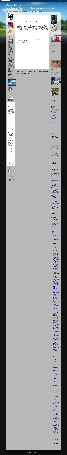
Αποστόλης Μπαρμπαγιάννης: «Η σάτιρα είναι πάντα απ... (56, 339)
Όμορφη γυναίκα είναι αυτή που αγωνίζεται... (55, 314)
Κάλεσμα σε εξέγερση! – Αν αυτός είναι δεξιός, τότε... (56, 421)
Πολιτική (52, 101)
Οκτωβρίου (55, 240)
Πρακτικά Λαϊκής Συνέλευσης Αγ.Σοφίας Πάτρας (56, 272)
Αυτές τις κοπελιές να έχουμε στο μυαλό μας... (55, 171)
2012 (53, 236)
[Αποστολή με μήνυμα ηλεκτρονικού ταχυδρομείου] (35, 39)
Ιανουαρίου (55, 253)
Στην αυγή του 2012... (55, 437)
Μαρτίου (54, 250)
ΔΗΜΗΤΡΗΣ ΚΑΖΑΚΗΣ (54, 196)
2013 (53, 235)
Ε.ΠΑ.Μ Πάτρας (54, 201)
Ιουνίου (54, 246)
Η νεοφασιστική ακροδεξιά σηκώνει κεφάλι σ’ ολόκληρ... (56, 269)
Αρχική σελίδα (10, 11)
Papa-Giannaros (55, 180)
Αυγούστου (55, 243)
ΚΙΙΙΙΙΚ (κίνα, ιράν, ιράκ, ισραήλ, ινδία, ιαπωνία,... (56, 265)
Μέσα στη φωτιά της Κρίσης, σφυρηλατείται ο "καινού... (56, 305)
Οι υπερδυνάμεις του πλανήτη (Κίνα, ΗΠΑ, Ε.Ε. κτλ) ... (56, 359)
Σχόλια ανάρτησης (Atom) (25, 73)
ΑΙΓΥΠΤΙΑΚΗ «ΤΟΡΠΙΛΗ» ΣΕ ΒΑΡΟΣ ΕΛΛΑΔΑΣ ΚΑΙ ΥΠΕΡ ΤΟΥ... (56, 410)
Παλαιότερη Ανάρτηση (43, 71)
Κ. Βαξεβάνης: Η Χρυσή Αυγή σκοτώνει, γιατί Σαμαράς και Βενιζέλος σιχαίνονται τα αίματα (55, 154)
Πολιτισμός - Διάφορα (54, 108)
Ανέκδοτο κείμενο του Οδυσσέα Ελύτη (55, 255)
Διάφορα (52, 111)
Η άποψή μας (53, 112)
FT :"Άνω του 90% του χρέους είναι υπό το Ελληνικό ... (56, 331)
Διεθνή (52, 106)
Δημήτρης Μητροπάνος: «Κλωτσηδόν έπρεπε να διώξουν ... (55, 288)
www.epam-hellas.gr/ (54, 187)
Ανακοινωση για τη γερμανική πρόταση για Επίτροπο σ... (56, 276)
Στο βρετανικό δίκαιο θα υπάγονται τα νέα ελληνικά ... (56, 425)
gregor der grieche (55, 169)
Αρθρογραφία (53, 100)
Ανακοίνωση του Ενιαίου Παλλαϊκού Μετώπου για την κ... (56, 386)
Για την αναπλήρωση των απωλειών (55, 215)
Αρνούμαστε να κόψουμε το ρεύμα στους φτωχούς (56, 365)
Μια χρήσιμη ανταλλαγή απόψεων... (55, 308)
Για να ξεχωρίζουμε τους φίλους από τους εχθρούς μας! (56, 403)
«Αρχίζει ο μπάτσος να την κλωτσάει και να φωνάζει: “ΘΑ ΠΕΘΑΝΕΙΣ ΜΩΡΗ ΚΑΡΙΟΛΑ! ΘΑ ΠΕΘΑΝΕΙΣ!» (55, 183)
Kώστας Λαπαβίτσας (55, 173)
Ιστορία (52, 107)
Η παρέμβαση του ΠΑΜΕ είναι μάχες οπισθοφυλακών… (56, 335)
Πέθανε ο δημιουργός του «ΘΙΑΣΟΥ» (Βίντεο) (56, 301)
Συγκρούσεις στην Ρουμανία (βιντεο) (56, 328)
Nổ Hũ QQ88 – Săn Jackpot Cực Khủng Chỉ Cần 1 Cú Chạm (55, 203)
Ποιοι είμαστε (17, 11)
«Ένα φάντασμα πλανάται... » (55, 389)
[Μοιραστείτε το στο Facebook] (38, 39)
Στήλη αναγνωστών (54, 119)
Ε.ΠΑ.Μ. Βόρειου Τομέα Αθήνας (55, 206)
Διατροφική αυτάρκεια (55, 350)
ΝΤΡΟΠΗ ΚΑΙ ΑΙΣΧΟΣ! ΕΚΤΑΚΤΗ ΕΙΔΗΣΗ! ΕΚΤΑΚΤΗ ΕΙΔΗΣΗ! (54, 141)
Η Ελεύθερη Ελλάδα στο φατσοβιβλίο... (34, 11)
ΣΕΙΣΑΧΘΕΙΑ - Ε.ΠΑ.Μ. (54, 218)
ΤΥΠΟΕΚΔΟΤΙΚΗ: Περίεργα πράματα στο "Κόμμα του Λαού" (56, 284)
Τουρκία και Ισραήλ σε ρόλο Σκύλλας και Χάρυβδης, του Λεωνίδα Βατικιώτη (55, 177)
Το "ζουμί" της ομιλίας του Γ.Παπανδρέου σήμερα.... (55, 374)
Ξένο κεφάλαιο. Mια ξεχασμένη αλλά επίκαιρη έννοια (56, 317)
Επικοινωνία (23, 11)
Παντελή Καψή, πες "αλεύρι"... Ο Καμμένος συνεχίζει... (56, 392)
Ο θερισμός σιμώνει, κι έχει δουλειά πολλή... (56, 325)
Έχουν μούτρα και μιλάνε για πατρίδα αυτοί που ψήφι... (56, 292)
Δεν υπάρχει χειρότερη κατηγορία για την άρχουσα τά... (56, 343)
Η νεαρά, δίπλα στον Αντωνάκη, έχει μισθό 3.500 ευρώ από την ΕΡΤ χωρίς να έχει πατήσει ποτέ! (55, 149)
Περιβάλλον (53, 118)
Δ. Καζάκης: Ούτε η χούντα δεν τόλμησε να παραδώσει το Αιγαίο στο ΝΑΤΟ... (55, 137)
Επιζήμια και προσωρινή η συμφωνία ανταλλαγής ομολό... (55, 321)
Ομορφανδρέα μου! (56, 312)
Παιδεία (52, 115)
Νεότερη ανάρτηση (20, 71)
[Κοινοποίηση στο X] (37, 39)
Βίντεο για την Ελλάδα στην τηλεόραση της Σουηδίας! (55, 382)
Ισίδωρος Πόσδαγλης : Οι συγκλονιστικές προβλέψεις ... (55, 378)
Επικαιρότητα (53, 110)
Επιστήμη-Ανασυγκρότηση (53, 117)
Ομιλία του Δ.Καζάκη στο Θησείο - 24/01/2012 (56, 297)
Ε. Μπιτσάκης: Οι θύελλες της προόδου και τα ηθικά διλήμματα (55, 191)
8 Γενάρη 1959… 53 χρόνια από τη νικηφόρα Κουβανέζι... (56, 414)
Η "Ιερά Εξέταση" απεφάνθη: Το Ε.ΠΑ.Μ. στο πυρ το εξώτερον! (54, 144)
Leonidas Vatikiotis (55, 175)
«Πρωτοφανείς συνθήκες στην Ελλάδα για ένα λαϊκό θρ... (55, 355)
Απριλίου (54, 249)
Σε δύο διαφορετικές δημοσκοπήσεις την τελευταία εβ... (56, 258)
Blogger (39, 452)
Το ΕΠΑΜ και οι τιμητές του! (55, 352)
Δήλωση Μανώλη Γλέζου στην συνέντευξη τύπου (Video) (55, 158)
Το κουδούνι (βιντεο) (56, 310)
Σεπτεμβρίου (55, 242)
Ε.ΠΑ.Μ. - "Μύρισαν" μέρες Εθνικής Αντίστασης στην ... (56, 262)
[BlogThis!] (36, 39)
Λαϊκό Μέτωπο (11, 177)
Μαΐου (54, 247)
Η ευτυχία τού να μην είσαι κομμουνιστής (55, 368)
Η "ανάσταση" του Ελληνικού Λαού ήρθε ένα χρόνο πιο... (56, 444)
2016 (53, 231)
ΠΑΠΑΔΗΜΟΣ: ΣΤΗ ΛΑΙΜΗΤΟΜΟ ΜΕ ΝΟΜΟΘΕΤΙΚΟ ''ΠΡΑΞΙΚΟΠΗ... (56, 396)
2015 (53, 232)
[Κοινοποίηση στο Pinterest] (39, 39)
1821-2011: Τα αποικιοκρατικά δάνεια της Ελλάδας (55, 407)
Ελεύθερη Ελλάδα (13, 5)
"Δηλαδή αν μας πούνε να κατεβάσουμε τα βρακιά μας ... (56, 347)
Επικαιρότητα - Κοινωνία (23, 40)
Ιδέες (51, 113)
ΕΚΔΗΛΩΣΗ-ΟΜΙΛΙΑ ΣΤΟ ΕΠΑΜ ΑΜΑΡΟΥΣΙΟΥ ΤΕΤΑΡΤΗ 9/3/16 (55, 209)
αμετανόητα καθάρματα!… (55, 295)
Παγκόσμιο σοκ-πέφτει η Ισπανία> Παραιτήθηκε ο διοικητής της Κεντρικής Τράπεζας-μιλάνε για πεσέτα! (55, 162)
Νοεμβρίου (54, 239)
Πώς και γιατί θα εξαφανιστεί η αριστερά (55, 362)
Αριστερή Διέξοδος (55, 189)
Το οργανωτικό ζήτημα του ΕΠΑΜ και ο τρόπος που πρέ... (56, 429)
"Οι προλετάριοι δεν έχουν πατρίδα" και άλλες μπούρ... (56, 400)
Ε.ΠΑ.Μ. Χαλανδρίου (55, 211)
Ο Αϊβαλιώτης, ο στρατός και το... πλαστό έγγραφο (56, 418)
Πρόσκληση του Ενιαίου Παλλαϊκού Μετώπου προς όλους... (56, 280)
